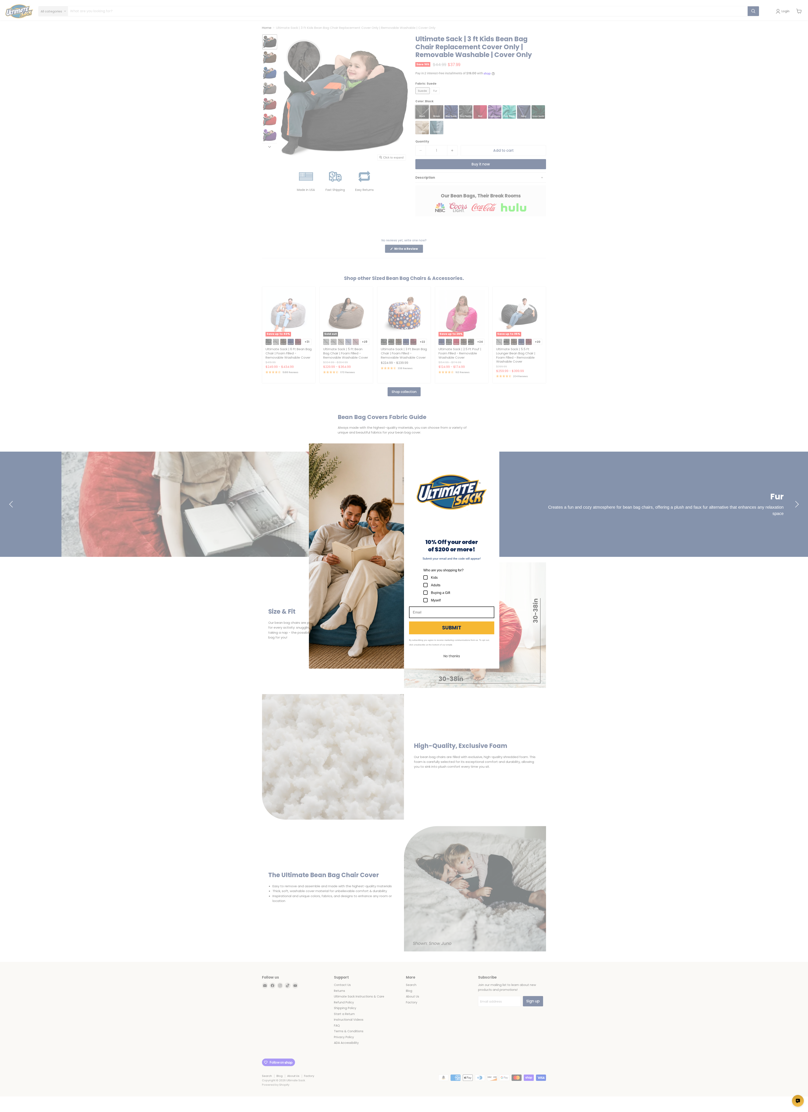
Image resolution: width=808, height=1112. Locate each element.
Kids (434, 577)
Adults (435, 585)
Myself (436, 600)
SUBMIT (451, 627)
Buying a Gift (440, 593)
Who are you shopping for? (443, 570)
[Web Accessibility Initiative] (1, 1107)
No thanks (451, 656)
